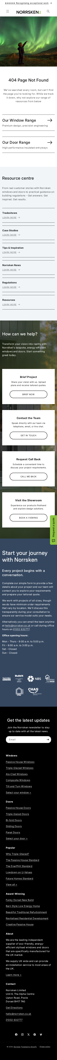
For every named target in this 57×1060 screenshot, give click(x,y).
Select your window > (18, 792)
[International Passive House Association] (20, 691)
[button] (7, 11)
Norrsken (17, 1047)
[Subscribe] (48, 739)
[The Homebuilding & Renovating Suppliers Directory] (6, 679)
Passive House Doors (18, 807)
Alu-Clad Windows (17, 774)
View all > (11, 884)
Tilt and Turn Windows (19, 786)
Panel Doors (13, 832)
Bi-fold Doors (14, 820)
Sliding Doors (14, 826)
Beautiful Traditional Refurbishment (26, 912)
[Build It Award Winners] (19, 679)
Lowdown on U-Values (19, 872)
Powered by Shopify (29, 1047)
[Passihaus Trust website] (49, 679)
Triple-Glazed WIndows (19, 767)
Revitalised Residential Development (27, 918)
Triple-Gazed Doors (17, 814)
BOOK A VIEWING (28, 517)
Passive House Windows (20, 761)
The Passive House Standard (22, 860)
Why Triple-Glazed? (17, 853)
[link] (28, 123)
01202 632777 (21, 629)
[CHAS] (35, 691)
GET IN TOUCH (28, 435)
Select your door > (17, 838)
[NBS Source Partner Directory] (34, 679)
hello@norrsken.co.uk (18, 625)
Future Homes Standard (19, 878)
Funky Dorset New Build (20, 899)
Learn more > (13, 974)
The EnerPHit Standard (19, 866)
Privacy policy (45, 1047)
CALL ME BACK (28, 476)
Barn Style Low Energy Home (23, 906)
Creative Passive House (19, 924)
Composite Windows (18, 780)
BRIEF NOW (28, 394)
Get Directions (14, 1007)
